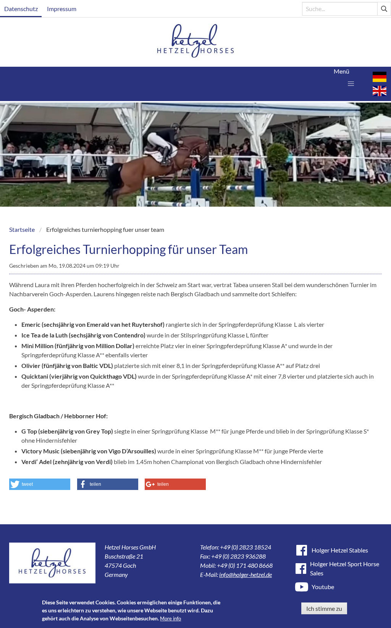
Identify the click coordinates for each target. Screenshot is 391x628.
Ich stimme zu (324, 608)
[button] (351, 84)
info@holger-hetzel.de (245, 574)
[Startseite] (195, 42)
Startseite (22, 229)
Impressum (61, 8)
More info (170, 618)
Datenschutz (21, 8)
